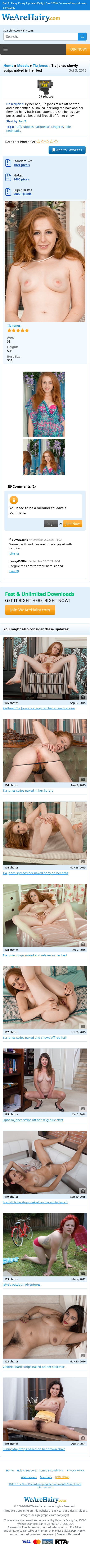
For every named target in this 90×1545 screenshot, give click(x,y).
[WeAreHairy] (45, 1500)
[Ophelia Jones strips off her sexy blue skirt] (45, 1080)
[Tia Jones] (45, 261)
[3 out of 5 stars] (47, 141)
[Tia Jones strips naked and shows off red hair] (45, 998)
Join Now (73, 523)
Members (46, 1477)
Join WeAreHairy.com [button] (30, 610)
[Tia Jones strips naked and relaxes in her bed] (45, 915)
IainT (22, 121)
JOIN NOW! (78, 49)
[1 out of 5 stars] (38, 141)
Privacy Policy (75, 1470)
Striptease (42, 127)
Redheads (13, 131)
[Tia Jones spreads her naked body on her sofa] (45, 833)
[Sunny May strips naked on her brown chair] (45, 1409)
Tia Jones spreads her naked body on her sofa (35, 873)
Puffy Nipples (24, 127)
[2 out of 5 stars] (43, 141)
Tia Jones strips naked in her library (28, 790)
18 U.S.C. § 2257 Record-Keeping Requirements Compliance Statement (45, 1485)
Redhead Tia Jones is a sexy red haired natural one (39, 708)
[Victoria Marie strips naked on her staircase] (45, 1327)
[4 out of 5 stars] (51, 141)
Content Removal (68, 1534)
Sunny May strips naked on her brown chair (34, 1449)
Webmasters (29, 1477)
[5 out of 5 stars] (56, 141)
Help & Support (26, 1470)
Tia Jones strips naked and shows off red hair (35, 1038)
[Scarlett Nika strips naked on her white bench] (45, 1162)
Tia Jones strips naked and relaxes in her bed (35, 955)
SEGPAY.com (77, 1530)
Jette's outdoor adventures (21, 1284)
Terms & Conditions (51, 1470)
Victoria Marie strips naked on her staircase (34, 1367)
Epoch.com (29, 1527)
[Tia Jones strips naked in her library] (45, 750)
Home (8, 65)
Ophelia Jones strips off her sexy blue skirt (33, 1120)
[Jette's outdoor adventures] (45, 1244)
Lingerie (57, 127)
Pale (68, 127)
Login (51, 523)
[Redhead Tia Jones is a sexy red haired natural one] (45, 668)
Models (23, 65)
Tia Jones (40, 65)
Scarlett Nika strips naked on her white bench (35, 1202)
